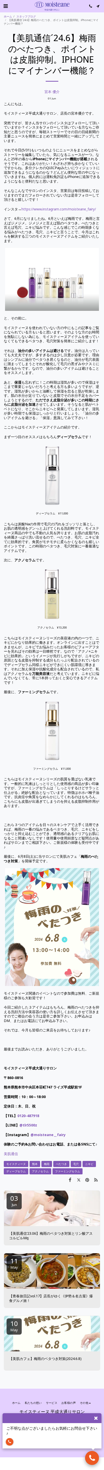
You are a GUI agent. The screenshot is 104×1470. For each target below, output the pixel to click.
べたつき (61, 1164)
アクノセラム (40, 1171)
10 (14, 1325)
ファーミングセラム (67, 1171)
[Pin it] (87, 1179)
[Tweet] (78, 1179)
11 (14, 1263)
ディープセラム (16, 1171)
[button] (5, 6)
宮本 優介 (52, 91)
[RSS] (96, 1179)
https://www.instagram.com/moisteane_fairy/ (58, 209)
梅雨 (46, 1164)
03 (14, 1200)
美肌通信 (11, 1153)
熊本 (35, 1164)
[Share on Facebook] (70, 1179)
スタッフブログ (26, 16)
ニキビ (89, 1164)
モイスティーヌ (16, 1164)
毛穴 (76, 1164)
